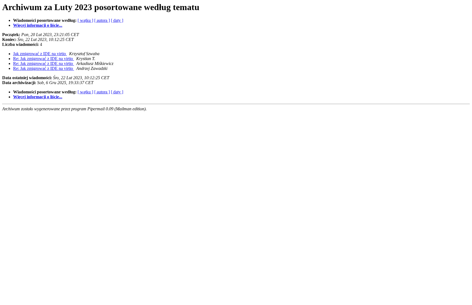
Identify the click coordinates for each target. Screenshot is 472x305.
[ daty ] (117, 20)
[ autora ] (102, 20)
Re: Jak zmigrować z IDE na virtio (43, 58)
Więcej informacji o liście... (37, 25)
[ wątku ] (85, 20)
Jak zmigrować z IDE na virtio (40, 53)
